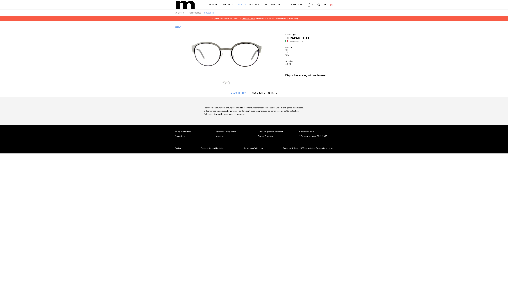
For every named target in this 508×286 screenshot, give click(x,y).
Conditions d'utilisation (253, 148)
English (178, 148)
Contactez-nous (306, 131)
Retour (178, 27)
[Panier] (309, 5)
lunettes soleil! (248, 18)
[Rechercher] (318, 5)
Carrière (220, 136)
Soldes (207, 13)
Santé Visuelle (272, 5)
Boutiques (255, 5)
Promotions (180, 136)
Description (239, 93)
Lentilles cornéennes (220, 5)
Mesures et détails (264, 93)
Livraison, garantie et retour (270, 131)
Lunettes (241, 5)
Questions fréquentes (226, 131)
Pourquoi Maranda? (183, 131)
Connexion (296, 5)
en (325, 5)
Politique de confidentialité (212, 148)
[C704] (286, 50)
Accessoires (195, 13)
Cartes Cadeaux (265, 136)
